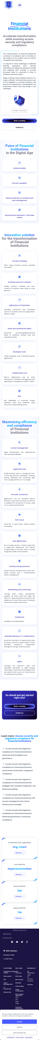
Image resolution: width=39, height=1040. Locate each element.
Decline (19, 1027)
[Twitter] (22, 942)
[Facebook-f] (27, 942)
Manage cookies (9, 955)
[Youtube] (17, 942)
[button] (19, 753)
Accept (19, 1022)
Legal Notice (28, 1037)
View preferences (19, 1033)
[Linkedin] (12, 942)
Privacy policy (20, 1037)
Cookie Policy (11, 1037)
